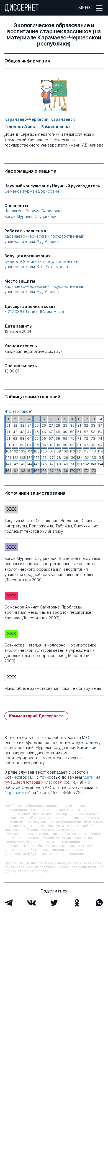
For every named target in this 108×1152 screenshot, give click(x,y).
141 (8, 464)
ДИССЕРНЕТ (21, 8)
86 (44, 445)
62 (15, 438)
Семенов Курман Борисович (31, 191)
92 (86, 445)
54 (100, 432)
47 (51, 432)
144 (29, 464)
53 (93, 432)
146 (44, 464)
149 (65, 464)
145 (37, 464)
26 (44, 425)
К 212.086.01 (16, 311)
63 (22, 438)
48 (58, 432)
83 (22, 445)
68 (58, 438)
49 (65, 432)
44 (29, 432)
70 (72, 438)
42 (15, 432)
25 (37, 425)
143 (22, 464)
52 (86, 432)
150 (72, 464)
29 (65, 425)
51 (79, 432)
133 (93, 458)
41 (8, 432)
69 (65, 438)
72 (86, 438)
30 (72, 425)
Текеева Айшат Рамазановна (37, 126)
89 (65, 445)
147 (51, 464)
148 (58, 464)
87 (51, 445)
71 (79, 438)
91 (79, 445)
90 (72, 445)
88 (58, 445)
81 (8, 445)
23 (22, 425)
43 (22, 432)
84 (29, 445)
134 (100, 458)
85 (36, 445)
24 (29, 425)
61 (8, 438)
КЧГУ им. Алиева (52, 311)
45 (36, 432)
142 (15, 464)
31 (79, 425)
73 (93, 438)
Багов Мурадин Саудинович (30, 216)
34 (100, 425)
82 (15, 445)
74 (100, 438)
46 (44, 432)
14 (100, 419)
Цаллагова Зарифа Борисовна (33, 210)
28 (58, 425)
